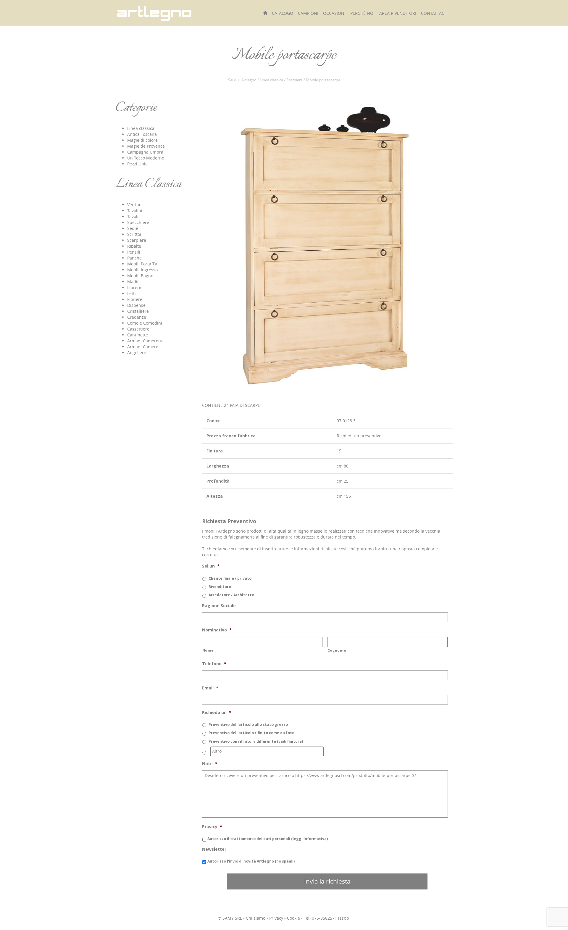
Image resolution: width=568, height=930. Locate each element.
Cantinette (137, 335)
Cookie (293, 918)
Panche (134, 258)
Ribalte (134, 246)
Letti (131, 293)
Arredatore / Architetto (231, 594)
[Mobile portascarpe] (327, 241)
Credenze (136, 317)
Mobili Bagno (140, 275)
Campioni (308, 13)
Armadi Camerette (145, 341)
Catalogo (282, 13)
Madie (133, 281)
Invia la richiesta (327, 881)
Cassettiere (138, 329)
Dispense (136, 305)
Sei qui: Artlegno (242, 80)
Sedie (132, 228)
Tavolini (134, 210)
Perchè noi (362, 13)
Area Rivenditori (397, 13)
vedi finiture (290, 741)
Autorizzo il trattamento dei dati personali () (267, 838)
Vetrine (134, 204)
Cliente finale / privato (230, 578)
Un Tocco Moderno (145, 158)
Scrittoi (134, 234)
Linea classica (271, 80)
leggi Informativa (310, 838)
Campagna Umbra (145, 152)
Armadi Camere (142, 346)
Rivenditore (220, 586)
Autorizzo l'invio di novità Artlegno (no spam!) (251, 861)
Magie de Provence (146, 146)
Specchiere (138, 222)
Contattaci (433, 13)
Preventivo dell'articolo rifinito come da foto (251, 732)
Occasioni (334, 13)
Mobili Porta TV (142, 264)
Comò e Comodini (144, 323)
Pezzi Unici (138, 164)
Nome (208, 650)
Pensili (133, 252)
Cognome (336, 650)
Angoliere (136, 352)
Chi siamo (255, 918)
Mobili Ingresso (142, 270)
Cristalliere (138, 311)
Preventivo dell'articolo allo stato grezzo (248, 724)
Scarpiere (294, 80)
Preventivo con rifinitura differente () (256, 741)
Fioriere (134, 299)
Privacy (276, 918)
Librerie (135, 287)
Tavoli (132, 216)
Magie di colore (142, 140)
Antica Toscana (142, 134)
